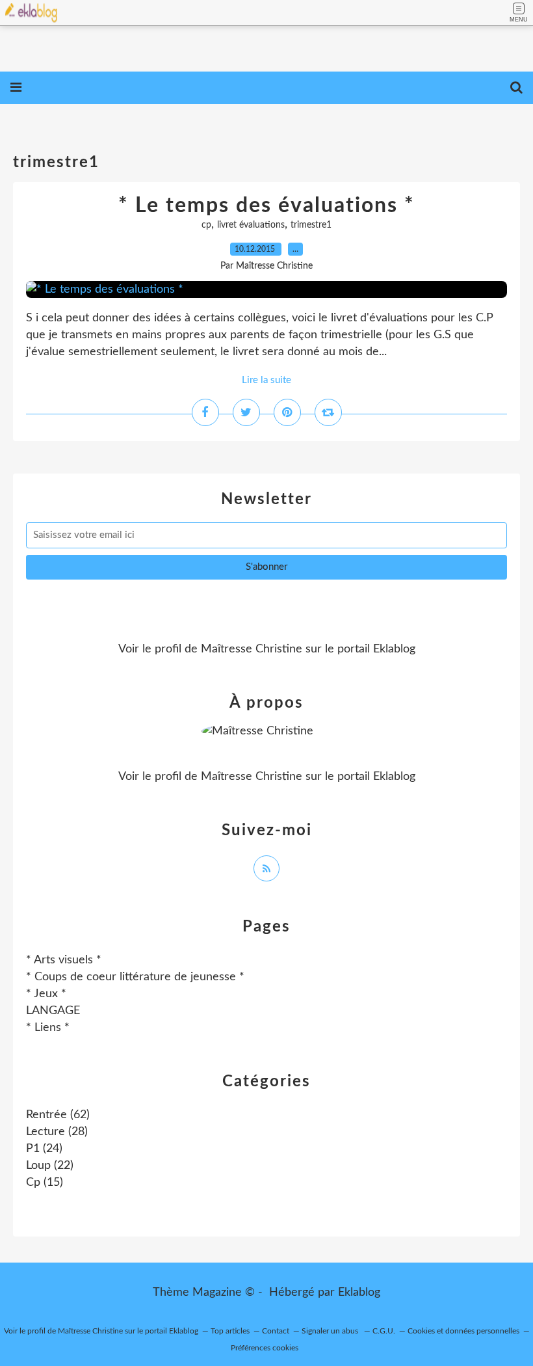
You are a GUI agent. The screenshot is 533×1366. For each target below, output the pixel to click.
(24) (44, 1149)
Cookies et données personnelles (463, 1331)
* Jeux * (46, 994)
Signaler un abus (331, 1331)
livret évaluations (251, 225)
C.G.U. (383, 1331)
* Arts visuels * (63, 960)
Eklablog (359, 1292)
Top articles (230, 1331)
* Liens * (48, 1028)
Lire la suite (266, 380)
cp (206, 225)
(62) (58, 1115)
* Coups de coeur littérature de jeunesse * (135, 977)
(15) (44, 1182)
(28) (57, 1132)
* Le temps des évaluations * (266, 205)
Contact (275, 1331)
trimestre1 (311, 225)
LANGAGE (53, 1011)
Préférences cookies (264, 1348)
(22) (49, 1166)
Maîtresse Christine (251, 649)
